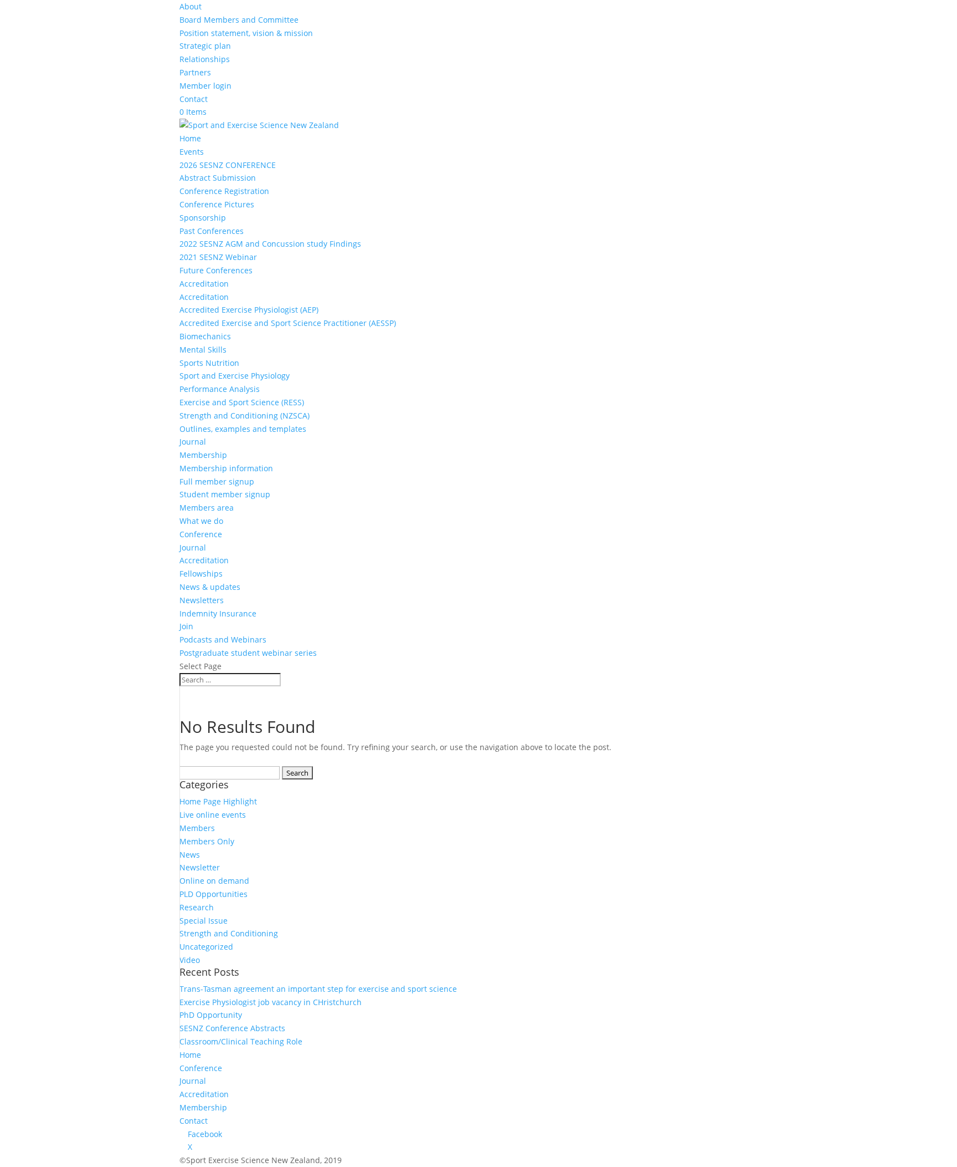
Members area (206, 507)
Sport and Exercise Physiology (234, 375)
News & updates (209, 587)
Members (197, 828)
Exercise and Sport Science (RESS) (241, 402)
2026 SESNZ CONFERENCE (227, 165)
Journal (192, 441)
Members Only (206, 841)
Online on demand (214, 880)
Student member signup (224, 494)
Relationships (204, 59)
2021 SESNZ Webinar (218, 257)
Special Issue (203, 920)
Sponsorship (202, 217)
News (189, 854)
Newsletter (199, 867)
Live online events (212, 814)
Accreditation (204, 283)
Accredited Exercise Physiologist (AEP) (248, 309)
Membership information (226, 468)
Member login (205, 85)
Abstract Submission (217, 177)
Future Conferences (216, 270)
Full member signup (216, 481)
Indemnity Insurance (217, 613)
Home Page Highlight (218, 801)
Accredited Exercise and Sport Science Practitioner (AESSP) (287, 323)
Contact (193, 99)
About (190, 6)
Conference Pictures (216, 204)
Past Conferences (211, 231)
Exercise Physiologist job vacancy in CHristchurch (270, 1002)
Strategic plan (205, 45)
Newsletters (201, 600)
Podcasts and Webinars (222, 639)
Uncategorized (206, 946)
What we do (201, 521)
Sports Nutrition (209, 363)
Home (190, 138)
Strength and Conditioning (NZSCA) (244, 415)
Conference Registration (224, 191)
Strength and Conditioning (228, 933)
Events (191, 151)
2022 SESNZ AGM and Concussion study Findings (270, 243)
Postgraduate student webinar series (248, 653)
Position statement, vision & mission (246, 33)
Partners (195, 72)
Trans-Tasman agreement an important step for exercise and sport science (318, 988)
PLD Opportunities (213, 894)
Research (196, 907)
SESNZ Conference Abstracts (232, 1028)
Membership (203, 455)
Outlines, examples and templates (242, 429)
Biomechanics (205, 336)
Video (189, 960)
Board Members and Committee (239, 19)
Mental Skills (203, 349)
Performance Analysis (219, 389)
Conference (200, 534)
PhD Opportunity (210, 1015)
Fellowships (201, 573)
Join (186, 626)
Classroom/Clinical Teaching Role (240, 1041)
